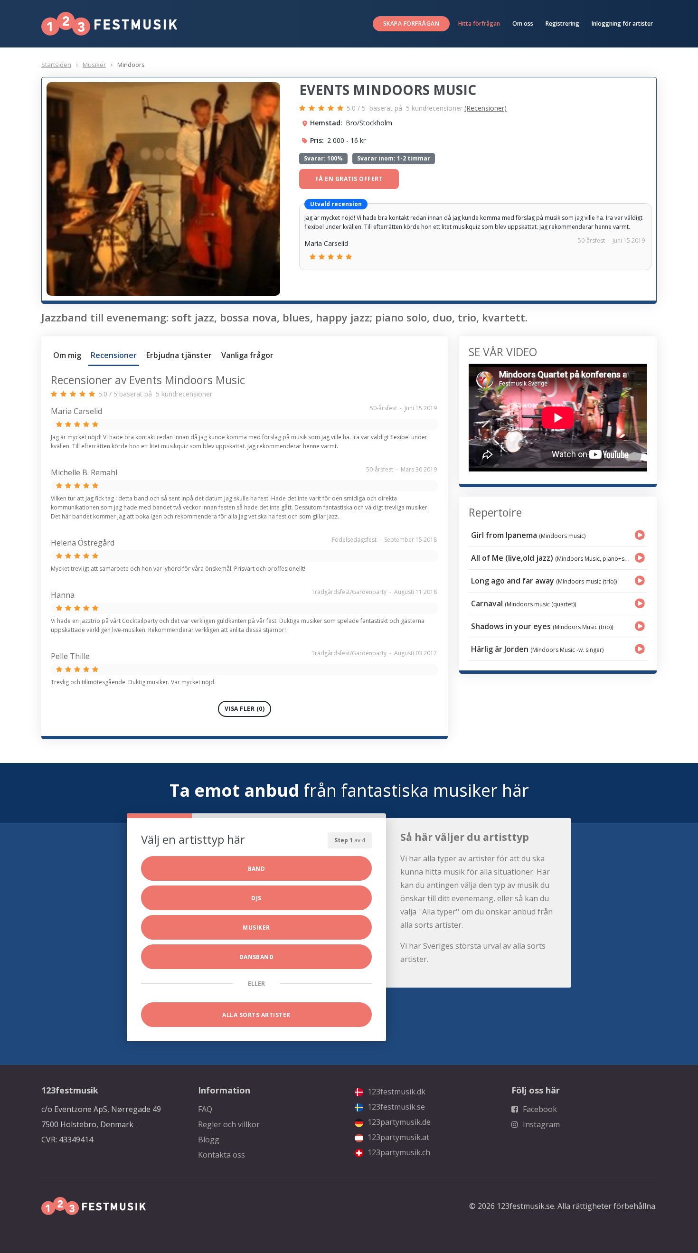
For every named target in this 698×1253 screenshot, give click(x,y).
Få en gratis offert (349, 179)
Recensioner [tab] (114, 355)
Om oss (522, 23)
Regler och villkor (229, 1124)
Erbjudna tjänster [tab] (179, 355)
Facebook (539, 1109)
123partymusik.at (397, 1137)
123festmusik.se (395, 1107)
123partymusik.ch (398, 1152)
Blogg (208, 1139)
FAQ (205, 1109)
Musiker (94, 64)
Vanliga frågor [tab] (247, 355)
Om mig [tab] (67, 355)
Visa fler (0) (244, 709)
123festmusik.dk (395, 1091)
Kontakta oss (221, 1154)
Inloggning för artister (622, 23)
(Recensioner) (485, 108)
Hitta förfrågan (479, 23)
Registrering (562, 23)
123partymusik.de (398, 1122)
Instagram (540, 1124)
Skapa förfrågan (411, 23)
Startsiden (56, 64)
